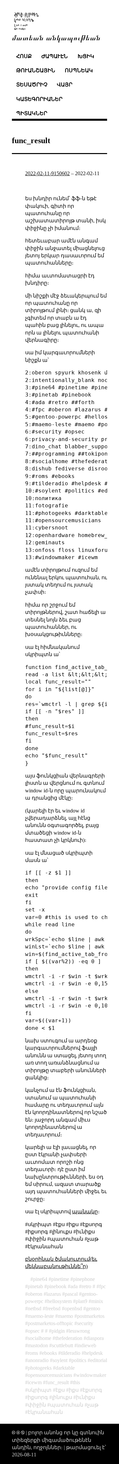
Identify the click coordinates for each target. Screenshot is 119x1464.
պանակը (85, 1211)
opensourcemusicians (50, 1375)
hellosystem (59, 1301)
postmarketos (90, 1316)
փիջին (37, 1405)
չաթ (93, 1405)
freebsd (52, 1308)
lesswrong (79, 1331)
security (85, 1323)
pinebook (56, 1286)
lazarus (53, 1294)
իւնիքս (85, 1397)
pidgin (58, 1331)
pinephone (84, 1279)
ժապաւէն (54, 56)
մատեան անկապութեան (56, 37)
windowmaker (91, 1375)
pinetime (60, 1279)
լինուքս (62, 1397)
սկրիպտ (40, 1390)
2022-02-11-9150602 (47, 173)
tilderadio (70, 1353)
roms (33, 1353)
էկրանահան (45, 1412)
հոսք (24, 56)
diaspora (95, 1338)
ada (74, 1286)
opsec (34, 1331)
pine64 (40, 1279)
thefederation (68, 1338)
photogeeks (40, 1368)
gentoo (93, 1308)
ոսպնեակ (79, 70)
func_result (57, 1382)
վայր (64, 84)
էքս (60, 1390)
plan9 (81, 1301)
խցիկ (86, 56)
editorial (98, 1360)
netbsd (34, 1308)
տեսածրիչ (31, 84)
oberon (35, 1294)
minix (97, 1301)
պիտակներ (31, 113)
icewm (35, 1382)
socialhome (39, 1338)
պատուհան (66, 1405)
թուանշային (35, 70)
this (76, 1382)
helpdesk (93, 1353)
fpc (102, 1286)
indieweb (86, 1345)
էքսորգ (92, 1390)
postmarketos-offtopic (50, 1323)
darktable (65, 1368)
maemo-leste (41, 1316)
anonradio (38, 1360)
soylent (60, 1360)
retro (86, 1286)
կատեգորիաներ (39, 99)
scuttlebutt (62, 1345)
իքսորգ (38, 1397)
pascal (71, 1294)
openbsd (73, 1308)
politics (78, 1360)
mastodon (38, 1345)
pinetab (35, 1286)
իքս (74, 1390)
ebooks (49, 1353)
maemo (65, 1316)
